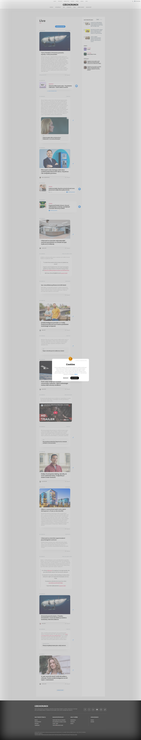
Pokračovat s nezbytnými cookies (81, 360)
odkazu (76, 374)
